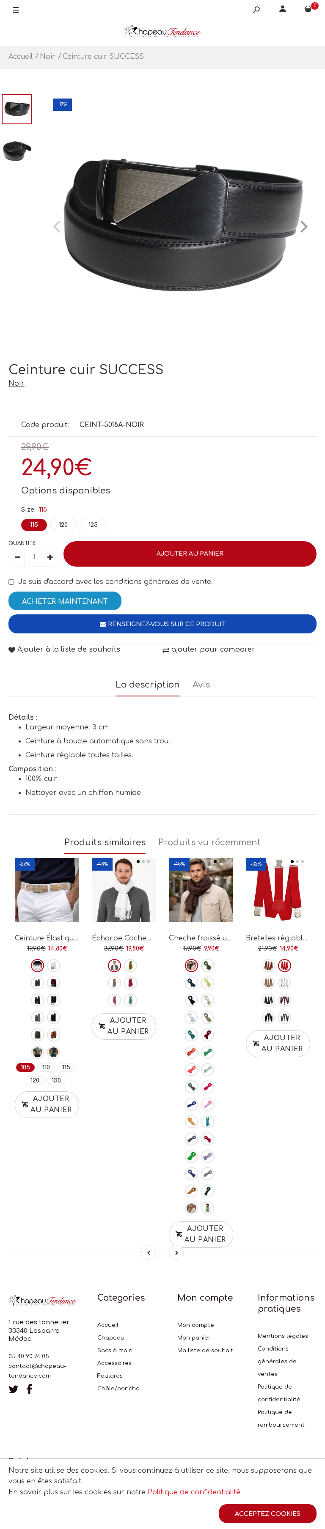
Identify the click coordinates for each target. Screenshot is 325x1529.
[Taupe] (37, 1034)
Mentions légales (283, 1336)
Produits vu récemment (209, 842)
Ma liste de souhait (205, 1351)
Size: (34, 510)
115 (34, 525)
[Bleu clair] (207, 1069)
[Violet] (207, 1156)
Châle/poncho (118, 1389)
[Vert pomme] (191, 1156)
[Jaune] (207, 982)
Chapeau (110, 1338)
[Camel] (53, 1034)
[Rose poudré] (114, 982)
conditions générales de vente (158, 582)
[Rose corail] (191, 1069)
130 (56, 1080)
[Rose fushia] (130, 982)
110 (46, 1067)
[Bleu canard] (191, 1034)
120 (63, 525)
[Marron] (37, 1000)
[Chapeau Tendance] (162, 33)
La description (148, 685)
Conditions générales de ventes (277, 1361)
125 (93, 525)
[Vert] (53, 1052)
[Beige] (37, 965)
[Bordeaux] (53, 982)
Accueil (107, 1325)
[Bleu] (191, 1173)
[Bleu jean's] (191, 1086)
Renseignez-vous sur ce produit (166, 624)
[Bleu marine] (53, 1000)
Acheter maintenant (65, 602)
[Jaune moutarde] (191, 1190)
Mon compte (195, 1325)
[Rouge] (207, 1138)
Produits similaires (105, 842)
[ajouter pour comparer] (47, 893)
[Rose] (114, 1000)
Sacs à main (114, 1351)
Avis (201, 685)
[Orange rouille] (191, 1052)
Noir (16, 383)
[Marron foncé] (191, 965)
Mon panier (194, 1338)
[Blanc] (53, 965)
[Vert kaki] (37, 982)
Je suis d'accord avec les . (115, 582)
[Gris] (37, 1017)
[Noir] (53, 1017)
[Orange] (37, 1052)
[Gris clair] (207, 1173)
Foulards (110, 1376)
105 (25, 1067)
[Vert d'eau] (130, 1000)
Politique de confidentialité (194, 1492)
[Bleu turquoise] (207, 1121)
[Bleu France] (191, 1104)
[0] (308, 10)
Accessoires (114, 1363)
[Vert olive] (130, 965)
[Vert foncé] (207, 1190)
